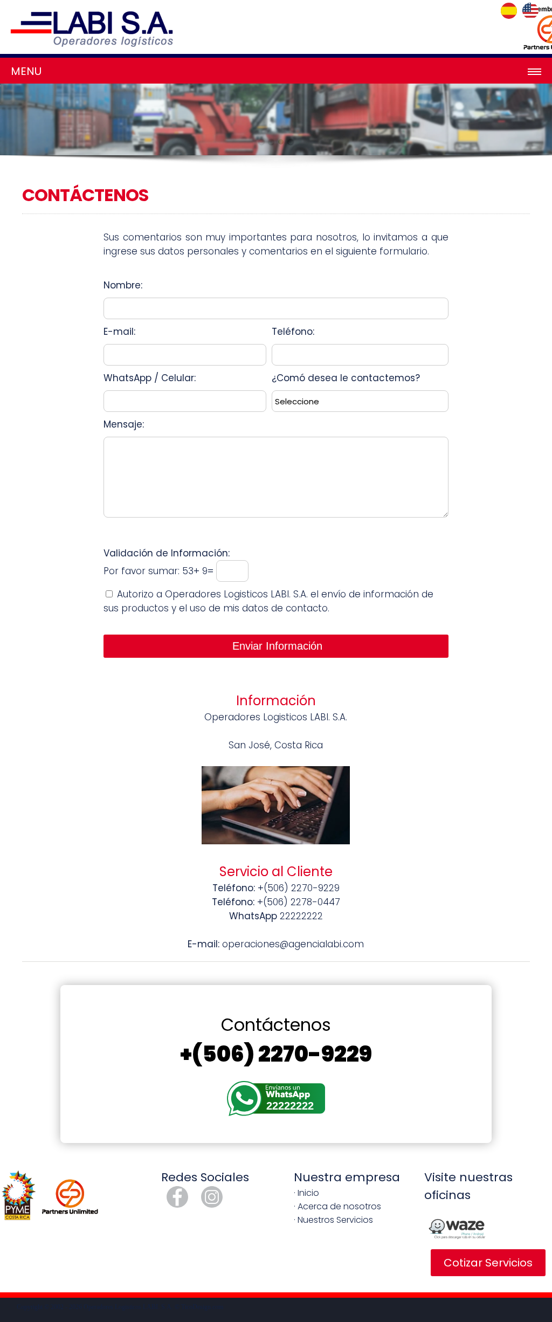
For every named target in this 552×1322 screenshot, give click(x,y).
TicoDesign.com (202, 1307)
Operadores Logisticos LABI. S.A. (128, 1307)
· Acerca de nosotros (337, 1206)
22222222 (290, 1106)
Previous (16, 129)
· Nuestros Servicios (333, 1220)
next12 (536, 129)
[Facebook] (177, 1205)
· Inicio (306, 1193)
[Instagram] (212, 1205)
